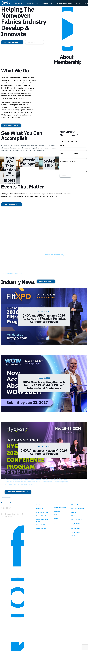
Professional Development (58, 523)
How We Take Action (77, 508)
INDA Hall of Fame (41, 525)
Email (62, 153)
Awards (56, 518)
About (38, 505)
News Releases (41, 528)
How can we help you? (68, 162)
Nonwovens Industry (60, 507)
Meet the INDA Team (42, 512)
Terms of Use (75, 532)
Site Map (74, 536)
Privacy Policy (75, 528)
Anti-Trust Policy (76, 519)
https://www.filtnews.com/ (54, 255)
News (55, 515)
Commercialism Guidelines (76, 524)
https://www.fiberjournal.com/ (11, 273)
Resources (57, 511)
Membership (75, 505)
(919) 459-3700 (6, 508)
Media (73, 516)
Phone (76, 153)
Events (73, 512)
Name (62, 145)
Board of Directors (42, 516)
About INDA (39, 508)
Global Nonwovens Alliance (42, 520)
